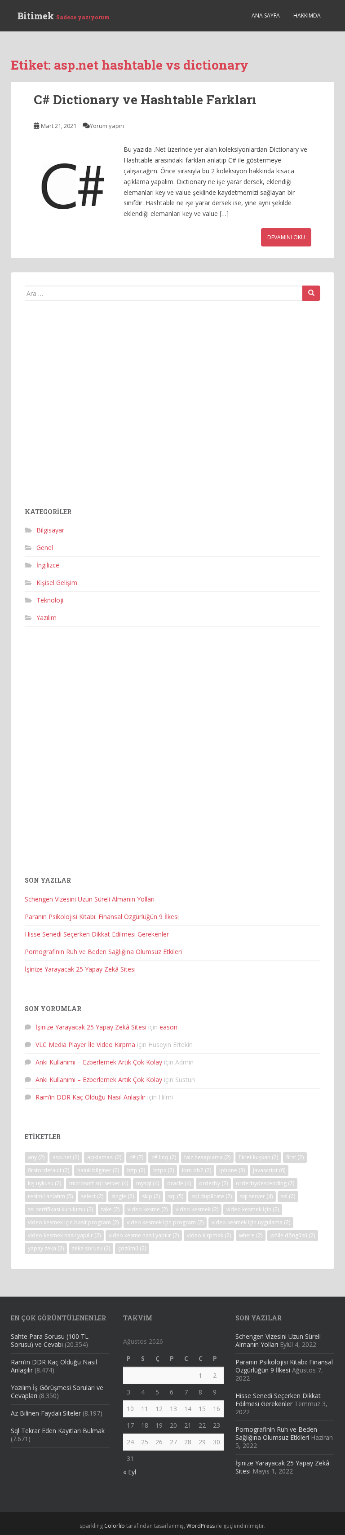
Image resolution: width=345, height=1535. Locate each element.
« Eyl (129, 1472)
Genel (44, 547)
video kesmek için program (165, 1222)
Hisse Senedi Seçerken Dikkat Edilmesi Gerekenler (97, 934)
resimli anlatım (50, 1196)
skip (151, 1196)
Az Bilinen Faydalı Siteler (46, 1413)
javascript (269, 1170)
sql (175, 1196)
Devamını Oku (286, 237)
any (36, 1157)
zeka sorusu (91, 1248)
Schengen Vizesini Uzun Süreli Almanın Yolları (90, 899)
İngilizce (47, 565)
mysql (147, 1183)
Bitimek (64, 16)
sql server (256, 1196)
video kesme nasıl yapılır (144, 1235)
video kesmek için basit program (73, 1222)
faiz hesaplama (207, 1157)
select (92, 1196)
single (122, 1196)
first (295, 1157)
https (163, 1170)
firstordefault (48, 1170)
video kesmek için (252, 1209)
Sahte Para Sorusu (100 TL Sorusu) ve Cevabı (49, 1340)
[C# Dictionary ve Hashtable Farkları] (74, 184)
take (110, 1209)
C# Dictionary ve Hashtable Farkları (145, 99)
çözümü (132, 1248)
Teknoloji (49, 600)
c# (136, 1157)
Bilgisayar (50, 530)
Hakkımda (307, 15)
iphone (232, 1170)
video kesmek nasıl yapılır (64, 1235)
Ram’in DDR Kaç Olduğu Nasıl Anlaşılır (90, 1097)
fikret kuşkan (258, 1157)
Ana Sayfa (266, 15)
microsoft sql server (98, 1183)
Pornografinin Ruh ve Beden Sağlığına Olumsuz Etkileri (103, 951)
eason (168, 1027)
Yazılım (46, 617)
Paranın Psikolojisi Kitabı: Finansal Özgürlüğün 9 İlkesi (102, 916)
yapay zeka (46, 1248)
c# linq (163, 1157)
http (136, 1170)
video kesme (148, 1209)
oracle (179, 1183)
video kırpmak (209, 1235)
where (250, 1235)
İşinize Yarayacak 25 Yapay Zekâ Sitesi (80, 969)
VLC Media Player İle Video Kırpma (85, 1044)
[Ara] (311, 293)
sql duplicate (211, 1196)
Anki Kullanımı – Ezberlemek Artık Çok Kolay (98, 1062)
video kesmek (197, 1209)
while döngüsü (292, 1235)
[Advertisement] (172, 408)
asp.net (66, 1157)
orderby (213, 1183)
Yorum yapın (107, 126)
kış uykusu (44, 1183)
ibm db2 (196, 1170)
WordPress (200, 1526)
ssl (288, 1196)
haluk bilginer (98, 1170)
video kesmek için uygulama (251, 1222)
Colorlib (114, 1526)
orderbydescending (265, 1183)
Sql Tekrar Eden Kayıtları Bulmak (58, 1430)
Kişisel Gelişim (56, 582)
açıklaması (104, 1157)
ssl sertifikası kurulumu (60, 1209)
